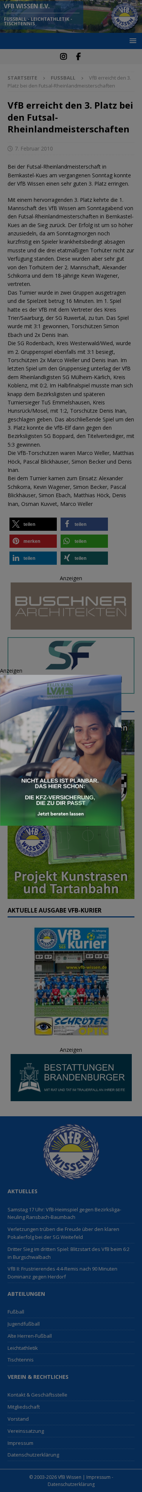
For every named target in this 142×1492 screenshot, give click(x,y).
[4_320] (60, 821)
